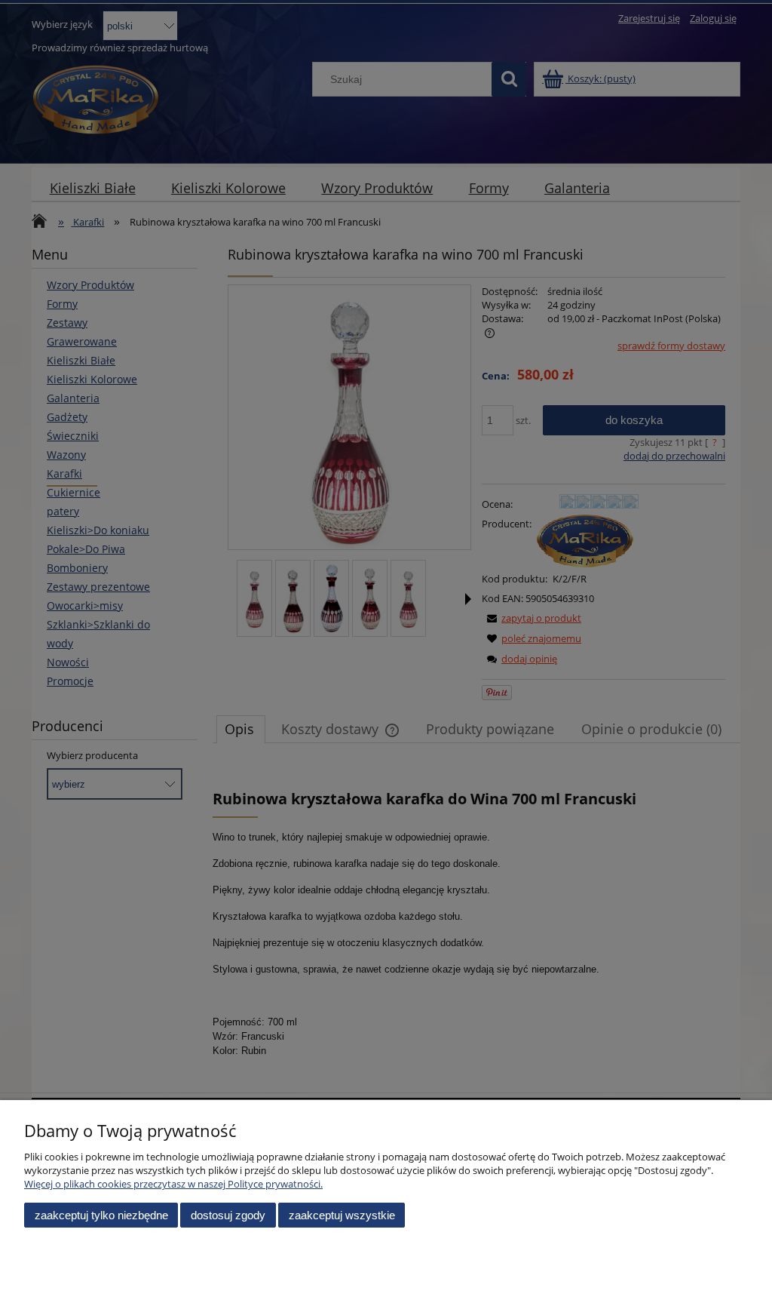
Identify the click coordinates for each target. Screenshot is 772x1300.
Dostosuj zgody (228, 1215)
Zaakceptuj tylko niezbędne (101, 1215)
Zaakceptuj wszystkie (342, 1215)
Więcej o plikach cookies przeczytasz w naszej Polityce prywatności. (173, 1184)
